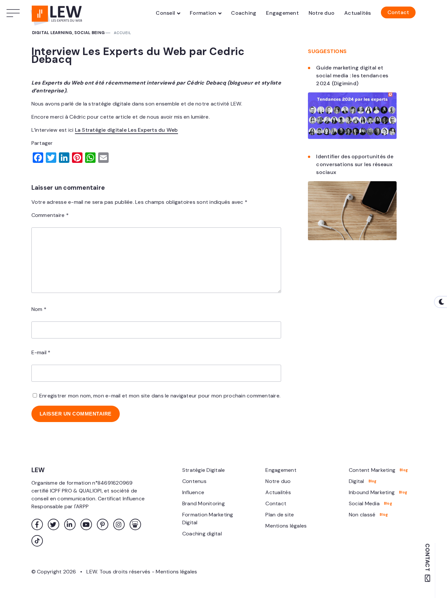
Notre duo (321, 13)
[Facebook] (37, 524)
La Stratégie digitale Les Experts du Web (126, 129)
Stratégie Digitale (203, 470)
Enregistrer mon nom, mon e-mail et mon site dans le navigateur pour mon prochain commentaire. (159, 395)
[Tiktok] (37, 541)
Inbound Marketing (372, 492)
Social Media (364, 503)
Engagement (282, 13)
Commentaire (50, 215)
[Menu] (14, 13)
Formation (203, 13)
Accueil (122, 32)
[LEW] (57, 13)
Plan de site (279, 514)
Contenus (194, 481)
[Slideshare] (135, 524)
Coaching (243, 13)
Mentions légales (286, 525)
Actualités (357, 13)
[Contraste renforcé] (440, 302)
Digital (356, 481)
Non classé (362, 514)
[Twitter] (53, 524)
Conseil (165, 13)
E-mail (41, 352)
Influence (193, 492)
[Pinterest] (102, 524)
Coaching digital (202, 533)
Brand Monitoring (203, 503)
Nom (38, 309)
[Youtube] (86, 524)
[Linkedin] (70, 524)
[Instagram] (119, 524)
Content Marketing (372, 470)
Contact (398, 12)
